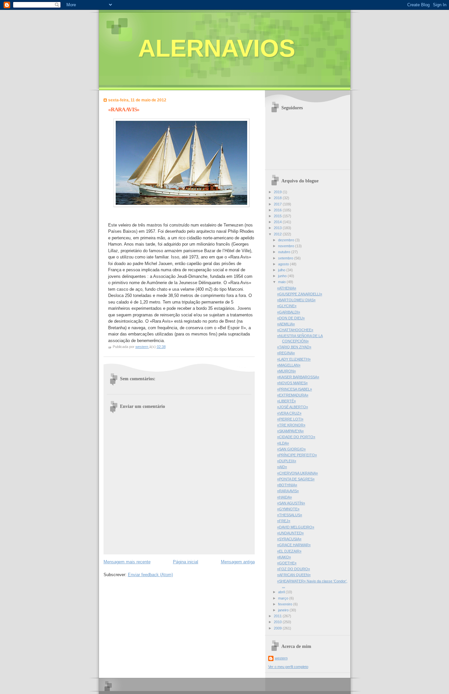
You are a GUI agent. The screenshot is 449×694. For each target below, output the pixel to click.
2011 (278, 616)
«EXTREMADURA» (292, 395)
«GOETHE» (286, 563)
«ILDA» (283, 443)
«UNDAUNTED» (290, 533)
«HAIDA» (284, 497)
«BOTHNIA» (287, 485)
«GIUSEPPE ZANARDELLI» (299, 294)
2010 (278, 622)
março (283, 598)
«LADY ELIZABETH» (294, 359)
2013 (278, 228)
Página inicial (185, 561)
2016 (278, 210)
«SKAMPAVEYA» (290, 431)
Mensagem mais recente (127, 561)
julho (282, 270)
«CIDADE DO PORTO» (296, 437)
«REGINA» (286, 353)
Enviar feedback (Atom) (150, 574)
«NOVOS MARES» (292, 383)
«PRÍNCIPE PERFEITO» (297, 455)
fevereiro (285, 604)
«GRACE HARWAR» (294, 545)
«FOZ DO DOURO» (293, 569)
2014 (278, 222)
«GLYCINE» (286, 306)
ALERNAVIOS (216, 48)
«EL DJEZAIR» (289, 551)
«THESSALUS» (289, 515)
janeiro (284, 610)
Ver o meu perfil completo (288, 667)
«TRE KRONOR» (291, 425)
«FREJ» (283, 521)
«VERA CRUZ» (289, 413)
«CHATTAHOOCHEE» (295, 330)
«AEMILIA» (286, 324)
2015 (278, 216)
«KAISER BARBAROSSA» (298, 377)
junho (283, 276)
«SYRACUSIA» (289, 539)
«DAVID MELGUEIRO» (295, 527)
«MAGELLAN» (288, 365)
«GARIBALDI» (288, 312)
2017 (278, 204)
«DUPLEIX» (286, 461)
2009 (278, 628)
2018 (278, 198)
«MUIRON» (286, 371)
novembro (286, 246)
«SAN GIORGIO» (291, 449)
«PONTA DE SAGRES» (296, 479)
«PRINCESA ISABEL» (294, 389)
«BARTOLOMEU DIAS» (296, 300)
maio (282, 282)
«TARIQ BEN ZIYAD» (294, 347)
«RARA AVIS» (288, 491)
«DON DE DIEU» (291, 318)
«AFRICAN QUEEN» (294, 575)
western (281, 658)
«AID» (282, 467)
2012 (278, 234)
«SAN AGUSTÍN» (291, 503)
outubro (284, 252)
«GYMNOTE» (288, 509)
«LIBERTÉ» (286, 401)
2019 (278, 192)
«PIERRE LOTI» (290, 419)
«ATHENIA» (286, 288)
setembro (286, 258)
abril (282, 592)
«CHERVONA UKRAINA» (297, 473)
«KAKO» (284, 557)
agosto (284, 264)
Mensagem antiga (238, 561)
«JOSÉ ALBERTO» (292, 407)
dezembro (286, 240)
